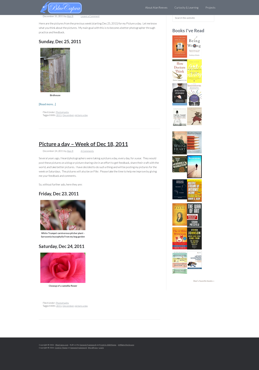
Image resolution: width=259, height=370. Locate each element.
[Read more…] (47, 104)
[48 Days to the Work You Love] (179, 56)
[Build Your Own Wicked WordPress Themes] (194, 268)
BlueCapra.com (61, 345)
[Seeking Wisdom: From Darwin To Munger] (179, 198)
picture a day (81, 115)
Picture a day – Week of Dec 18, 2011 (83, 144)
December (68, 115)
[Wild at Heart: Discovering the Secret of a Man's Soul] (179, 153)
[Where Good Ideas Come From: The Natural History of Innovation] (194, 248)
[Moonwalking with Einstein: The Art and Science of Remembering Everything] (179, 272)
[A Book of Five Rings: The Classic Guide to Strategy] (194, 124)
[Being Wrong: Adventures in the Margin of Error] (194, 56)
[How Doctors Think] (179, 80)
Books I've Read (188, 30)
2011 (59, 115)
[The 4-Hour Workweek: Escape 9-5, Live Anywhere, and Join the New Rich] (179, 248)
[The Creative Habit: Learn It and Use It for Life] (179, 125)
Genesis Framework (88, 345)
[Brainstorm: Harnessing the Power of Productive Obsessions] (194, 105)
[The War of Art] (194, 225)
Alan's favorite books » (203, 281)
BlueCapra (67, 7)
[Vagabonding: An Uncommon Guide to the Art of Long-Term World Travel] (194, 177)
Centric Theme (61, 348)
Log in (101, 348)
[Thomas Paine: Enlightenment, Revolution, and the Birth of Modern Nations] (179, 224)
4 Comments (87, 150)
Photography (62, 112)
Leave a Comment (90, 16)
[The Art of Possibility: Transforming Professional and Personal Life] (194, 82)
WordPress (93, 348)
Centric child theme (108, 345)
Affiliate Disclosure (126, 345)
